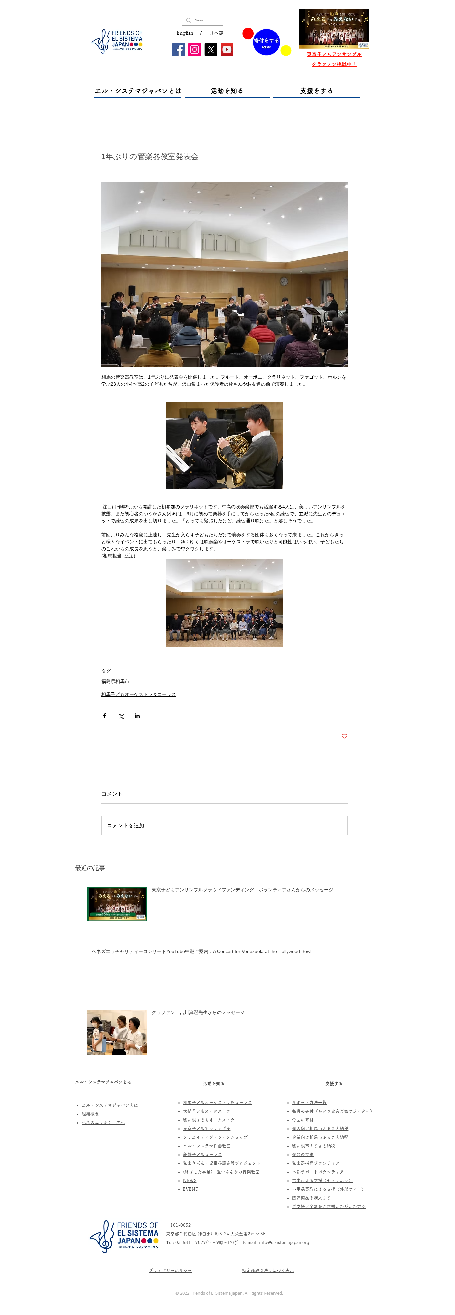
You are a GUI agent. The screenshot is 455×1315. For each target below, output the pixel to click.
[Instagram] (194, 49)
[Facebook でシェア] (104, 716)
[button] (138, 91)
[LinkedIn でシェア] (137, 716)
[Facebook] (178, 49)
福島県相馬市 (115, 681)
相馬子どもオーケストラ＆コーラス (138, 694)
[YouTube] (227, 49)
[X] (210, 49)
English (185, 32)
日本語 (216, 32)
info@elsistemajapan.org (284, 1242)
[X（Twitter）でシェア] (121, 716)
